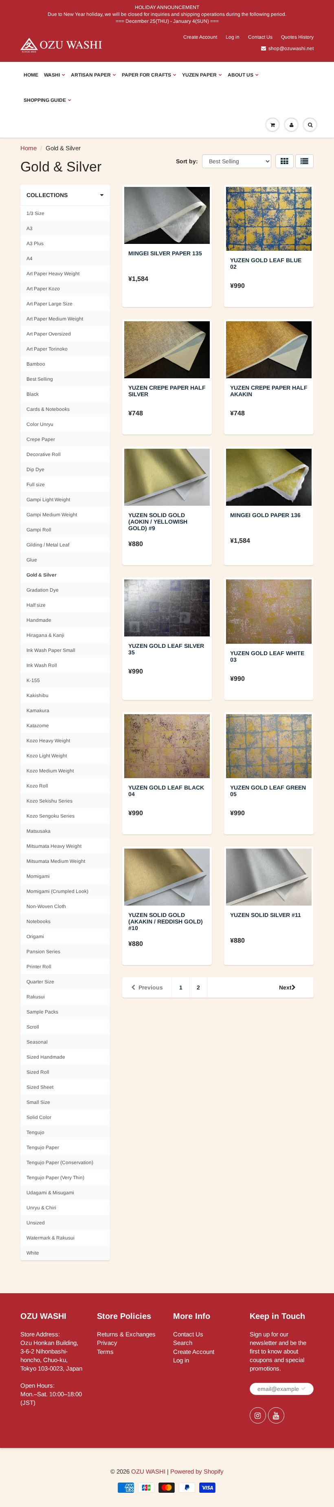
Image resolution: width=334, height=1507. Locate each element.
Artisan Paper (91, 75)
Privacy (107, 1342)
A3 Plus (35, 243)
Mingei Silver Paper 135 (165, 253)
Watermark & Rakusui (50, 1238)
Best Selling (39, 379)
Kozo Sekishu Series (49, 801)
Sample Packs (42, 1012)
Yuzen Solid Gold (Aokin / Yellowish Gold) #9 (157, 521)
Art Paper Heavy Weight (52, 273)
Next (285, 987)
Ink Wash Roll (41, 665)
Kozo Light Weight (46, 756)
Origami (35, 936)
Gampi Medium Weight (51, 515)
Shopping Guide (45, 100)
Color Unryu (39, 424)
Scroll (32, 1027)
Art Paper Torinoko (47, 349)
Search (182, 1342)
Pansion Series (43, 951)
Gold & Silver (41, 575)
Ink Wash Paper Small (50, 650)
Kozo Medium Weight (50, 771)
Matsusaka (38, 831)
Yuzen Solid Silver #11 (265, 915)
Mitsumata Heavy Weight (53, 846)
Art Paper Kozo (43, 289)
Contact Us (260, 37)
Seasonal (37, 1042)
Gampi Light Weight (48, 499)
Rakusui (35, 997)
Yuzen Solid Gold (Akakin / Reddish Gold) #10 (165, 921)
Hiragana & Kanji (45, 635)
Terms (105, 1351)
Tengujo (35, 1132)
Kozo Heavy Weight (48, 741)
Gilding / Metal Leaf (47, 545)
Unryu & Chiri (41, 1208)
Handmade (38, 620)
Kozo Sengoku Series (50, 816)
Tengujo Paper (42, 1147)
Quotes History (297, 37)
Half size (36, 605)
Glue (31, 560)
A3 (29, 228)
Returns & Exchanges (126, 1334)
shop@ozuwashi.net (291, 48)
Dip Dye (35, 469)
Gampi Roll (38, 530)
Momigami (38, 876)
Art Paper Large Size (49, 304)
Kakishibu (37, 695)
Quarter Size (40, 982)
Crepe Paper (40, 439)
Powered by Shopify (197, 1471)
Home (31, 75)
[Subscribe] (303, 1388)
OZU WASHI (148, 1471)
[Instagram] (258, 1415)
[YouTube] (276, 1415)
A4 (29, 258)
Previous (150, 987)
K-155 (33, 680)
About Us (240, 75)
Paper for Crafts (146, 75)
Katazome (37, 725)
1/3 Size (35, 213)
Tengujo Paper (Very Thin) (55, 1177)
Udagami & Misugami (50, 1193)
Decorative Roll (43, 454)
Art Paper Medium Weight (54, 319)
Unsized (35, 1223)
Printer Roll (38, 967)
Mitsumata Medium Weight (55, 861)
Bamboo (35, 364)
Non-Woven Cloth (46, 906)
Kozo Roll (37, 786)
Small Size (38, 1102)
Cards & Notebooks (48, 409)
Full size (35, 484)
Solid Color (38, 1117)
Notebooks (38, 921)
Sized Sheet (39, 1087)
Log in (233, 37)
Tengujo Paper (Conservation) (59, 1162)
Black (32, 394)
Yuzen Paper (199, 75)
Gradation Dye (42, 590)
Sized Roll (37, 1072)
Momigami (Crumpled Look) (57, 891)
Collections (47, 195)
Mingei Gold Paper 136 (265, 515)
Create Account (200, 37)
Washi (52, 75)
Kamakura (37, 710)
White (32, 1253)
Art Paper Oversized (48, 334)
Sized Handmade (45, 1057)
